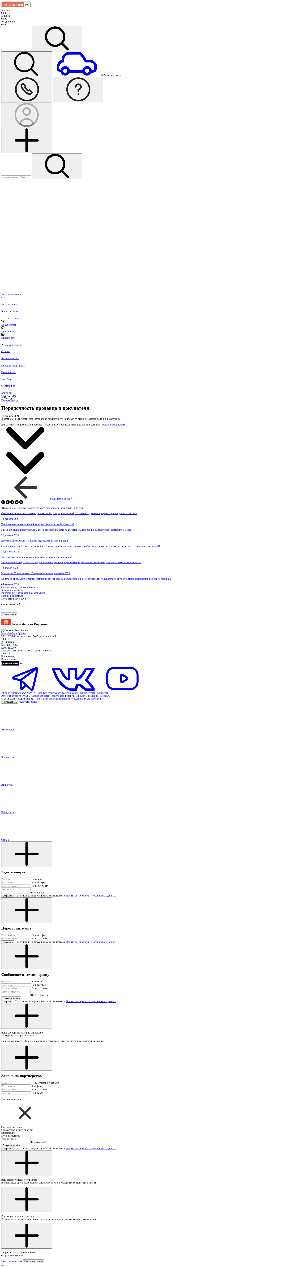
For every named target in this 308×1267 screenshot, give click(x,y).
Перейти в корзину (11, 1261)
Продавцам (101, 693)
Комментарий (38, 1142)
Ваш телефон (39, 882)
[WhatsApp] (21, 502)
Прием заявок (9, 614)
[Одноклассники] (8, 502)
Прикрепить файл (11, 998)
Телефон (36, 1086)
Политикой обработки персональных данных (91, 895)
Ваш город (37, 1093)
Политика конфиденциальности (52, 698)
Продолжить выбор (33, 1261)
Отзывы (25, 695)
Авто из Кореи (34, 693)
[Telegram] (12, 502)
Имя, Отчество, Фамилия (45, 1082)
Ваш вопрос (37, 892)
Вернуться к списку (60, 498)
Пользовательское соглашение (86, 698)
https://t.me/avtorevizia (113, 424)
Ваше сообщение (40, 995)
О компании (92, 695)
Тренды (14, 400)
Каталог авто (8, 659)
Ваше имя (37, 879)
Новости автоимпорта (62, 695)
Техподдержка (10, 702)
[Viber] (17, 502)
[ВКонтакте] (3, 502)
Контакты (105, 695)
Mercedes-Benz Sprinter (13, 633)
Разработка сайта (27, 701)
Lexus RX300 (8, 647)
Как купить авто (52, 693)
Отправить (8, 896)
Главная (5, 400)
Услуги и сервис (71, 693)
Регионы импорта (11, 695)
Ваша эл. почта (40, 885)
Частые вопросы (40, 695)
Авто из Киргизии (13, 693)
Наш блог (79, 695)
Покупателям (87, 693)
